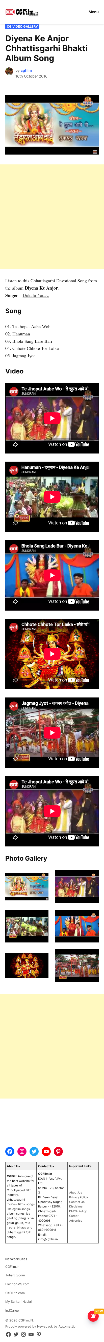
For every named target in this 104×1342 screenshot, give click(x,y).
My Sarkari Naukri (18, 1301)
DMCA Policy (78, 1211)
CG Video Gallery (22, 26)
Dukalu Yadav (35, 295)
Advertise (75, 1220)
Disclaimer (76, 1206)
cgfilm (26, 70)
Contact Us (77, 1202)
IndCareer (12, 1310)
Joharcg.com (15, 1275)
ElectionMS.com (17, 1284)
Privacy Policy (78, 1197)
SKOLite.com (15, 1293)
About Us (75, 1192)
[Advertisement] (52, 216)
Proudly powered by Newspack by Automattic (40, 1326)
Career (74, 1216)
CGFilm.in (12, 1267)
